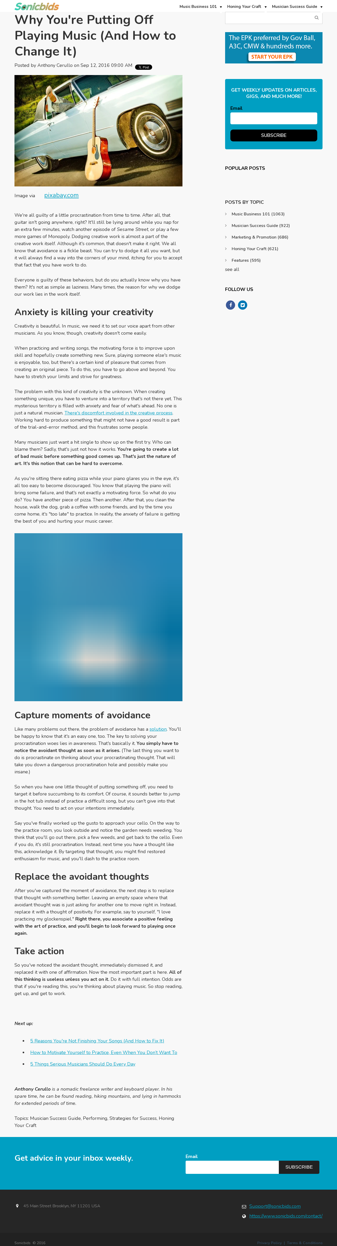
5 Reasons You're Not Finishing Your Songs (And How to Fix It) (97, 1041)
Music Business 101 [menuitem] (198, 6)
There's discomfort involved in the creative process (118, 413)
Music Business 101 (258, 214)
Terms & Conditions (305, 1242)
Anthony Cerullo (55, 65)
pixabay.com (61, 195)
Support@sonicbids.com (275, 1206)
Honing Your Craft (255, 249)
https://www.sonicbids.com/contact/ (286, 1216)
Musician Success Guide (55, 1118)
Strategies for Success (133, 1118)
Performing (95, 1118)
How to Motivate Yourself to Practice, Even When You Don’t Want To (103, 1052)
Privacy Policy (269, 1242)
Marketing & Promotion (260, 237)
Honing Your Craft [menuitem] (244, 6)
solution (158, 729)
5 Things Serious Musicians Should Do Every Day (82, 1064)
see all (232, 269)
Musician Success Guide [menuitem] (294, 6)
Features (246, 260)
